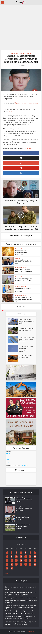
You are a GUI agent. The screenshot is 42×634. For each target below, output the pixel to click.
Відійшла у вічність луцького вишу (26, 103)
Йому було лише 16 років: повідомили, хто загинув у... (24, 508)
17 (16, 560)
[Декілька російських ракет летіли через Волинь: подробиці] (13, 339)
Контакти (31, 631)
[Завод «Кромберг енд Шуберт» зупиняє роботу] (13, 321)
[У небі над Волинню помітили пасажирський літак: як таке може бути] (13, 348)
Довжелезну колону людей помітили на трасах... (26, 330)
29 (7, 568)
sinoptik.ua (24, 466)
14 (35, 557)
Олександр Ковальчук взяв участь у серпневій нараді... (23, 271)
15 (7, 560)
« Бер (6, 574)
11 (21, 557)
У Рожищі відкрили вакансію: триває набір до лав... (24, 499)
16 (12, 560)
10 (16, 557)
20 (30, 560)
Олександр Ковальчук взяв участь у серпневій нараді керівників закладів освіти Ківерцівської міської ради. (21, 600)
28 (35, 564)
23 (12, 564)
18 (21, 560)
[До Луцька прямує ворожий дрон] (13, 358)
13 (30, 557)
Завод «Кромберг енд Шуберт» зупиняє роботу (26, 321)
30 (12, 568)
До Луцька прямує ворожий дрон (25, 356)
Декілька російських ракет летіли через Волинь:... (26, 339)
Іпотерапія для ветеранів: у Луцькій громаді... (23, 517)
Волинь (21, 53)
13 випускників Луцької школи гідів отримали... (23, 279)
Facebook (27, 148)
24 (16, 564)
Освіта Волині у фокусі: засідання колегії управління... (23, 289)
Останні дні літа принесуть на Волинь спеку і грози (22, 252)
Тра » (11, 574)
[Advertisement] (21, 27)
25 (21, 564)
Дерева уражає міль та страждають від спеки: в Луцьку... (23, 299)
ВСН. (10, 112)
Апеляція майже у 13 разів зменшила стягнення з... (23, 526)
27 (30, 564)
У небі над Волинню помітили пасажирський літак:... (26, 349)
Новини (28, 53)
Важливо (14, 53)
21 (35, 560)
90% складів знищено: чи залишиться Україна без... (23, 261)
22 (7, 564)
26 (25, 564)
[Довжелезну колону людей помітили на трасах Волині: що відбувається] (13, 330)
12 (25, 557)
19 (25, 560)
